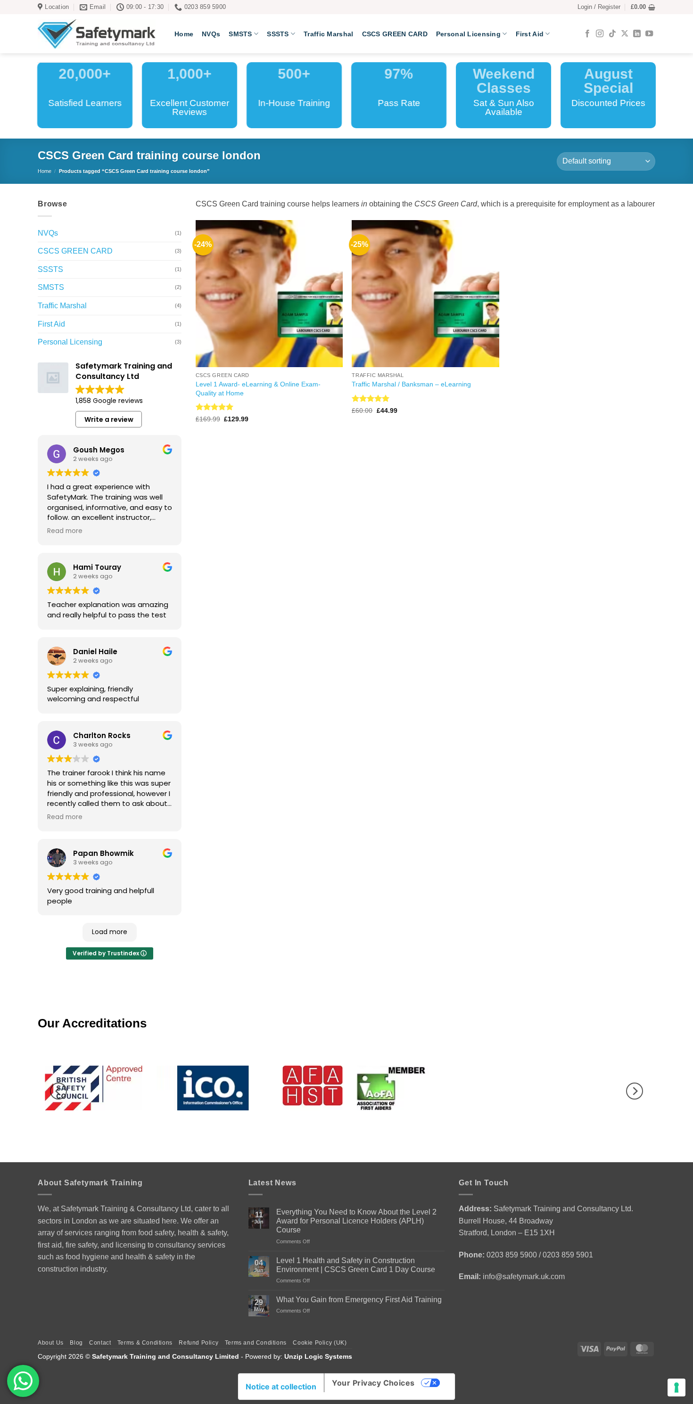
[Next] (634, 1091)
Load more (109, 931)
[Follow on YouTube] (649, 34)
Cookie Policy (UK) (319, 1342)
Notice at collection (281, 1386)
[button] (599, 7)
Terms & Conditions (145, 1342)
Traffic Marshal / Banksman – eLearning (411, 384)
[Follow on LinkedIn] (637, 34)
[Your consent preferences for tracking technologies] (676, 1387)
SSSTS (278, 34)
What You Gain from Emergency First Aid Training (359, 1300)
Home (183, 34)
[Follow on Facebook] (587, 34)
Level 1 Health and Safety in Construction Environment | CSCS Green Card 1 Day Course (355, 1264)
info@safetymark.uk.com (524, 1277)
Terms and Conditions (256, 1342)
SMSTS (240, 34)
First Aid (530, 34)
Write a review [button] (108, 419)
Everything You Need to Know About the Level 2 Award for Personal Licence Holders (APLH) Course (356, 1221)
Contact (100, 1342)
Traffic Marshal (328, 34)
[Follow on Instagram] (599, 34)
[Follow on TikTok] (612, 34)
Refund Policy (198, 1342)
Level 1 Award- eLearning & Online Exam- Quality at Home (258, 388)
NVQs (211, 34)
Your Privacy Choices (373, 1383)
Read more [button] (64, 531)
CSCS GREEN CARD (395, 34)
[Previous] (58, 1091)
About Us (51, 1342)
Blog (76, 1342)
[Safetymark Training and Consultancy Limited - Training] (99, 34)
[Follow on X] (624, 34)
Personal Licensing (468, 34)
